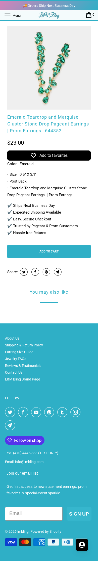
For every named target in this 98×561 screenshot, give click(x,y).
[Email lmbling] (11, 425)
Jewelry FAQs (15, 359)
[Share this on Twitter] (23, 272)
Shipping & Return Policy (24, 345)
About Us (12, 338)
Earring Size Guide (19, 352)
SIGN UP (79, 514)
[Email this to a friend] (57, 272)
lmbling (23, 531)
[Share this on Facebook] (34, 272)
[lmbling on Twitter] (11, 412)
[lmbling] (49, 15)
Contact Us (13, 372)
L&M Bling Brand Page (22, 379)
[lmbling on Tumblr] (63, 412)
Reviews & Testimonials (23, 366)
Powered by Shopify (45, 531)
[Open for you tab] (82, 545)
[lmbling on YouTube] (37, 412)
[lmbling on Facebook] (24, 412)
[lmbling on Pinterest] (50, 412)
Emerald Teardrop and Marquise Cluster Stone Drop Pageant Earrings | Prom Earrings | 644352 (48, 123)
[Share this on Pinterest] (45, 272)
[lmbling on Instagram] (76, 412)
